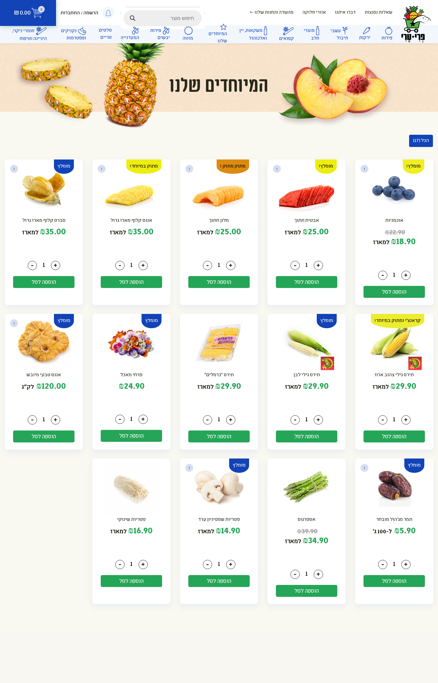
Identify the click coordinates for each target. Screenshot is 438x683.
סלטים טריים (105, 34)
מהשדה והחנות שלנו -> (271, 12)
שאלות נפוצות (378, 12)
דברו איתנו (345, 12)
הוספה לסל (394, 292)
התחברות (70, 13)
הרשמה (90, 13)
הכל (421, 141)
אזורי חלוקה (314, 12)
